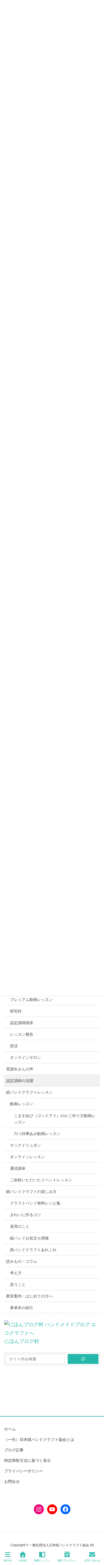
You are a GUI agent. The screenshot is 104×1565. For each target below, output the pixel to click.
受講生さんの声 (19, 1069)
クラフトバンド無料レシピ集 (35, 1203)
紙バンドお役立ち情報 (29, 1238)
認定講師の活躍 (19, 1080)
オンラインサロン (25, 1057)
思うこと (18, 1284)
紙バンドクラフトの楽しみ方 (31, 1191)
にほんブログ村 (21, 1341)
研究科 (16, 1011)
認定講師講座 (21, 1023)
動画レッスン (21, 1104)
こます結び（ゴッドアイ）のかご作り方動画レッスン (54, 1118)
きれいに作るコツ (25, 1215)
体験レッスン (42, 1560)
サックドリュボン (25, 1145)
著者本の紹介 (21, 1307)
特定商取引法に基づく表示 (27, 1460)
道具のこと (19, 1226)
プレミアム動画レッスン (31, 999)
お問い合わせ (92, 1560)
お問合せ (12, 1481)
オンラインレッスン (27, 1157)
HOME (23, 1560)
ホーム (10, 1429)
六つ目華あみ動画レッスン (37, 1133)
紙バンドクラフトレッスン (29, 1092)
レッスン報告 (21, 1034)
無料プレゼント (67, 1560)
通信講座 (18, 1168)
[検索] (83, 1359)
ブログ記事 (14, 1450)
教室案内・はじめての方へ (29, 1296)
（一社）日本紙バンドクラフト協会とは (39, 1439)
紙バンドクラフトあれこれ (33, 1250)
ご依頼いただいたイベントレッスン (41, 1180)
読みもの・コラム (21, 1261)
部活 (14, 1046)
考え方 (16, 1273)
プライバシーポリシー (23, 1471)
